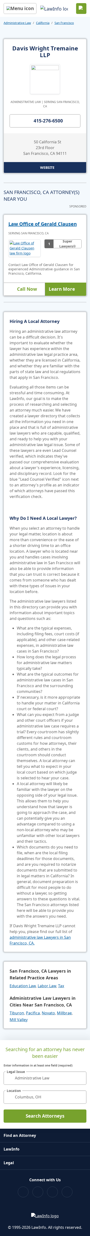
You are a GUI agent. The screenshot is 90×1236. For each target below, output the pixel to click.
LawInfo (11, 1149)
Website (47, 167)
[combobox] (45, 1078)
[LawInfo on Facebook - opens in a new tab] (23, 1192)
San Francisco (64, 23)
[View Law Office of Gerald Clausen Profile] (24, 248)
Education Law (23, 985)
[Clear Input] (81, 1078)
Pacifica (33, 1013)
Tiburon (17, 1013)
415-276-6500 (48, 121)
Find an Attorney (20, 1135)
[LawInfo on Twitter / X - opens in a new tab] (37, 1192)
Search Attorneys (45, 1116)
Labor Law (47, 985)
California (42, 23)
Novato (48, 1013)
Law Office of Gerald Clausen (42, 224)
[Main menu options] (20, 8)
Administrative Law (17, 23)
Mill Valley (19, 1019)
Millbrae (64, 1013)
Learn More (62, 289)
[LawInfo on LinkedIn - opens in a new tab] (67, 1192)
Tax (61, 985)
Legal (9, 1162)
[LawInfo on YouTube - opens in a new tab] (52, 1192)
